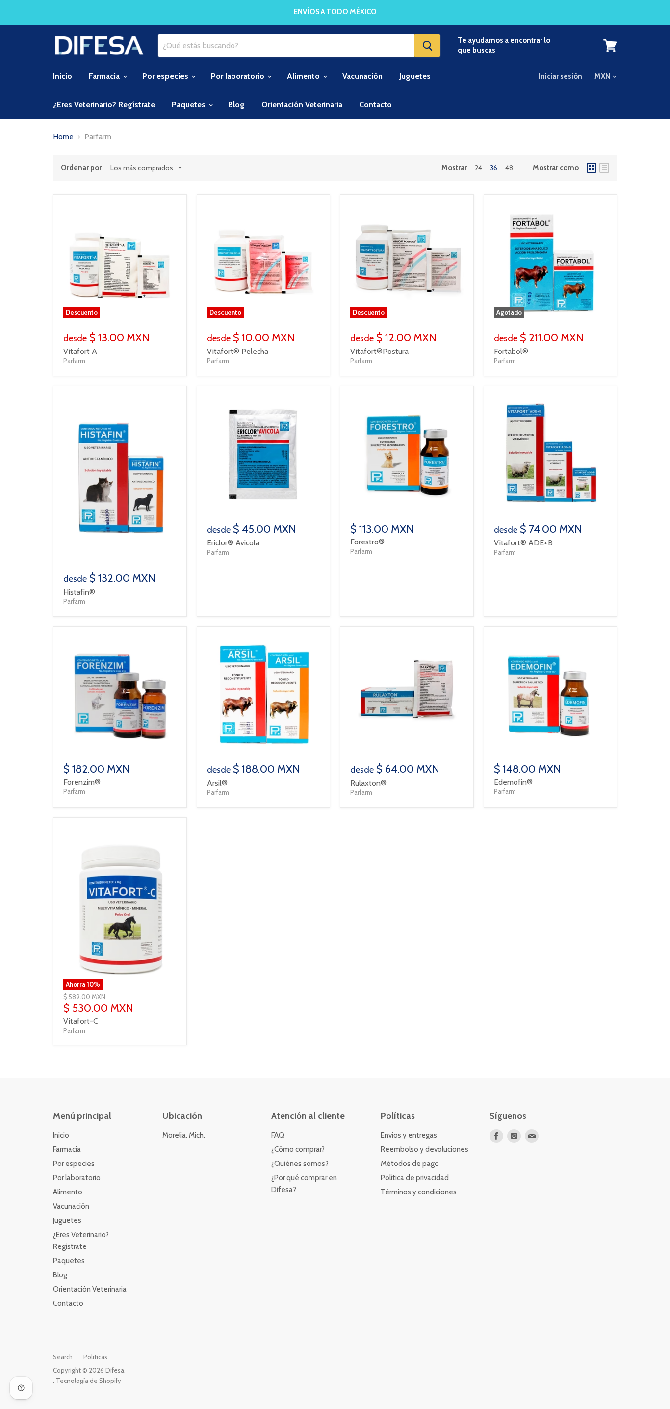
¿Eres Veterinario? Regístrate (104, 104)
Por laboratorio (238, 76)
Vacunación (362, 76)
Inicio (62, 76)
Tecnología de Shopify (88, 1380)
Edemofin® (513, 781)
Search (63, 1357)
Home (63, 137)
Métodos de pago (410, 1163)
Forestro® (367, 541)
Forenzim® (82, 781)
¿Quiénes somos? (300, 1163)
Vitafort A (80, 351)
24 (478, 167)
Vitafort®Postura (379, 351)
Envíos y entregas (409, 1135)
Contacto (375, 104)
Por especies (166, 76)
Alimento (304, 76)
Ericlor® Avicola (233, 542)
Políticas (95, 1357)
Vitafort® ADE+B (523, 542)
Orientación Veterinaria (301, 104)
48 (509, 167)
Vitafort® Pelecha (237, 351)
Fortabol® (511, 351)
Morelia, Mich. (183, 1135)
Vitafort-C (80, 1021)
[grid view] (591, 168)
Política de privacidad (415, 1177)
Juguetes (415, 76)
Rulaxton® (368, 782)
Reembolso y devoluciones (424, 1149)
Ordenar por (81, 168)
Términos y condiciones (419, 1192)
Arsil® (217, 782)
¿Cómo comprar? (298, 1149)
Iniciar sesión (560, 76)
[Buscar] (427, 45)
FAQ (277, 1135)
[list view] (604, 168)
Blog (236, 104)
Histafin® (79, 591)
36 (493, 167)
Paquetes (189, 104)
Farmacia (105, 76)
